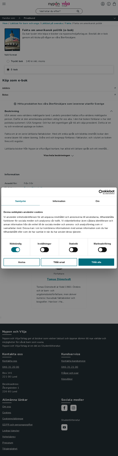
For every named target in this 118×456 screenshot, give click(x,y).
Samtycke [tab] (20, 201)
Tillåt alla (96, 262)
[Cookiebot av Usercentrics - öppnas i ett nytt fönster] (101, 192)
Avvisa (21, 262)
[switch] (44, 249)
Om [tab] (97, 201)
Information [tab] (59, 201)
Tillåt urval (59, 262)
